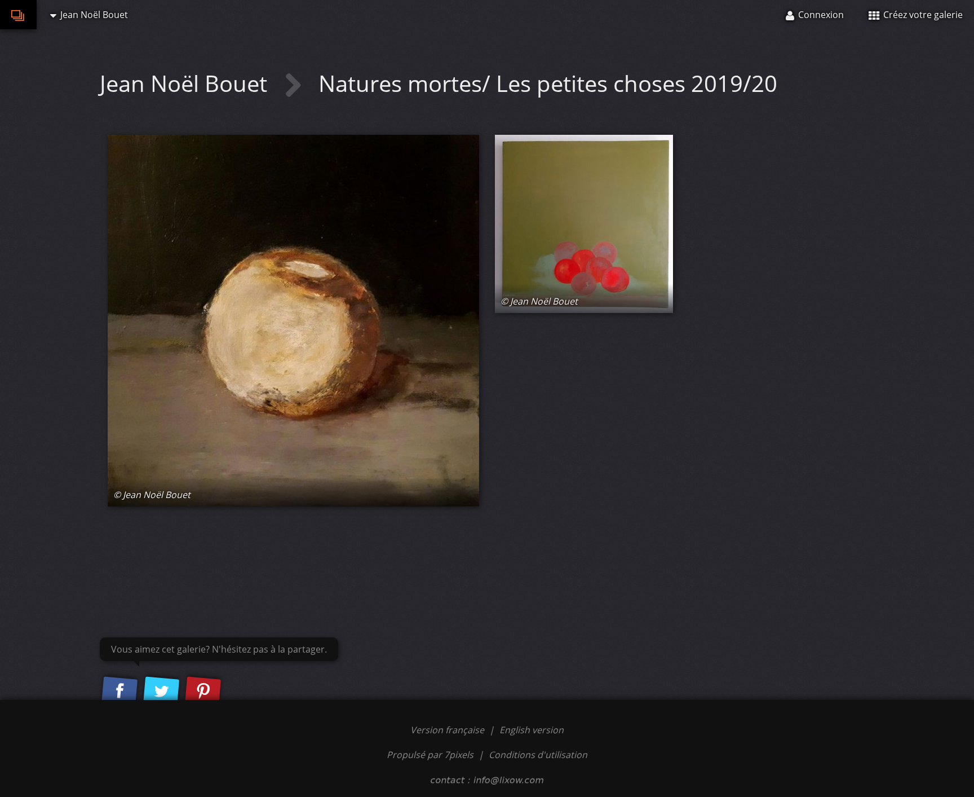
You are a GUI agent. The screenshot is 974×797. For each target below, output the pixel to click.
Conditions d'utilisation (538, 754)
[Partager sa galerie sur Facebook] (119, 692)
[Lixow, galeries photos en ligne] (18, 14)
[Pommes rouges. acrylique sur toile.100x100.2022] (584, 224)
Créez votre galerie (922, 14)
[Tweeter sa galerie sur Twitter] (161, 692)
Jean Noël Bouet (186, 83)
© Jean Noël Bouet (152, 494)
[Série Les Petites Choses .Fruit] (293, 321)
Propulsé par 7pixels (430, 754)
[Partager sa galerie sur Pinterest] (203, 692)
